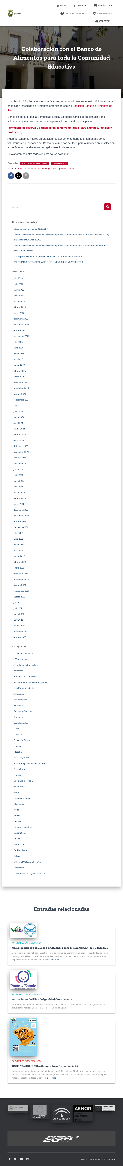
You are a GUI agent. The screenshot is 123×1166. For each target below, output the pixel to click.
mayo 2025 (19, 353)
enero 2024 (19, 440)
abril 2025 (18, 359)
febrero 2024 (20, 434)
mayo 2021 (19, 614)
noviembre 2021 (21, 579)
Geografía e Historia (23, 781)
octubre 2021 (20, 585)
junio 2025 (18, 348)
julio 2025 (18, 342)
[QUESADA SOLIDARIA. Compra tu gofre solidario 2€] (23, 1036)
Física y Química (21, 757)
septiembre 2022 (22, 527)
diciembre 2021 (21, 573)
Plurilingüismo (20, 850)
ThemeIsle (110, 1159)
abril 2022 (18, 550)
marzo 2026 (19, 301)
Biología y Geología (23, 711)
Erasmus (18, 746)
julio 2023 (18, 469)
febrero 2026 (20, 307)
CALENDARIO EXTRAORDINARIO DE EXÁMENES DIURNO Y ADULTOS (48, 262)
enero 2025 (19, 376)
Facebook (10, 1158)
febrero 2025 (20, 371)
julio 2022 (18, 533)
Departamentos (59, 163)
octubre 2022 (20, 521)
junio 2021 (18, 608)
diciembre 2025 (21, 319)
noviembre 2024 (21, 388)
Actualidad (18, 670)
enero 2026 (19, 313)
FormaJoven (20, 769)
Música (17, 838)
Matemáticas (20, 833)
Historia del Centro (22, 798)
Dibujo (17, 728)
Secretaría (104, 21)
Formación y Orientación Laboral (29, 763)
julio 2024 (18, 405)
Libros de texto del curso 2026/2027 (31, 229)
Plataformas (103, 13)
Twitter (15, 1158)
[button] (85, 6)
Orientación (19, 844)
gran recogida (45, 168)
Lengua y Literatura (23, 827)
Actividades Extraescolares (34, 163)
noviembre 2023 (21, 452)
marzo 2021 (19, 625)
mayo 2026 (19, 290)
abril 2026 (18, 295)
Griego (17, 792)
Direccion (18, 734)
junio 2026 (18, 284)
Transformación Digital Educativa (29, 873)
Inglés (16, 810)
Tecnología (19, 867)
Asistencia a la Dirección (25, 676)
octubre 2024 (20, 394)
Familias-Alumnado (74, 13)
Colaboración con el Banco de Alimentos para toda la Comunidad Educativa (60, 947)
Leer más (54, 959)
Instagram (27, 1158)
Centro (81, 6)
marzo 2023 (19, 492)
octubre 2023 (20, 457)
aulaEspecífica (20, 699)
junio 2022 (18, 539)
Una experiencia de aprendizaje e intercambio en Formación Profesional (48, 256)
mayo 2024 (19, 417)
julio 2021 (18, 602)
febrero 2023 (20, 498)
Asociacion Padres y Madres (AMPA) (31, 682)
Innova (17, 815)
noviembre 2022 (21, 515)
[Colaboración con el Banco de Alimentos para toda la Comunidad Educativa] (23, 930)
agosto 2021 (19, 597)
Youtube (21, 1158)
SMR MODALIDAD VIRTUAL (27, 862)
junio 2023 (18, 475)
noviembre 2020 (21, 631)
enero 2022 (19, 568)
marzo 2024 (19, 429)
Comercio (18, 717)
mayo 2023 (19, 481)
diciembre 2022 (21, 510)
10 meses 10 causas (23, 653)
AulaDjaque (19, 694)
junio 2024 (18, 411)
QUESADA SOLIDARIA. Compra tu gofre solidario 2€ (45, 1066)
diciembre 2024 (21, 382)
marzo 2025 (19, 365)
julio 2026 (18, 278)
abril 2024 (18, 423)
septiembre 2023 (22, 463)
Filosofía (18, 752)
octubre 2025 (20, 330)
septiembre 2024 (22, 400)
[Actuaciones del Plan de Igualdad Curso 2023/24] (23, 979)
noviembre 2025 (21, 324)
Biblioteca (18, 705)
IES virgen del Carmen (64, 168)
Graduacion (19, 786)
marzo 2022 (19, 556)
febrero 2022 (20, 562)
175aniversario (21, 659)
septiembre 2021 (22, 591)
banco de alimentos (27, 168)
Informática (19, 804)
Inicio (63, 6)
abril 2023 (18, 486)
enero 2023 (19, 504)
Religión (17, 856)
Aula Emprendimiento (24, 688)
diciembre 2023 (21, 446)
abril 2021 (18, 620)
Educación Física (22, 740)
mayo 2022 (19, 544)
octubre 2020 (20, 637)
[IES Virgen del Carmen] (14, 13)
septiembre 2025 (22, 336)
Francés (17, 775)
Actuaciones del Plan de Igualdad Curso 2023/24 (43, 999)
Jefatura (17, 821)
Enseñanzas (104, 6)
